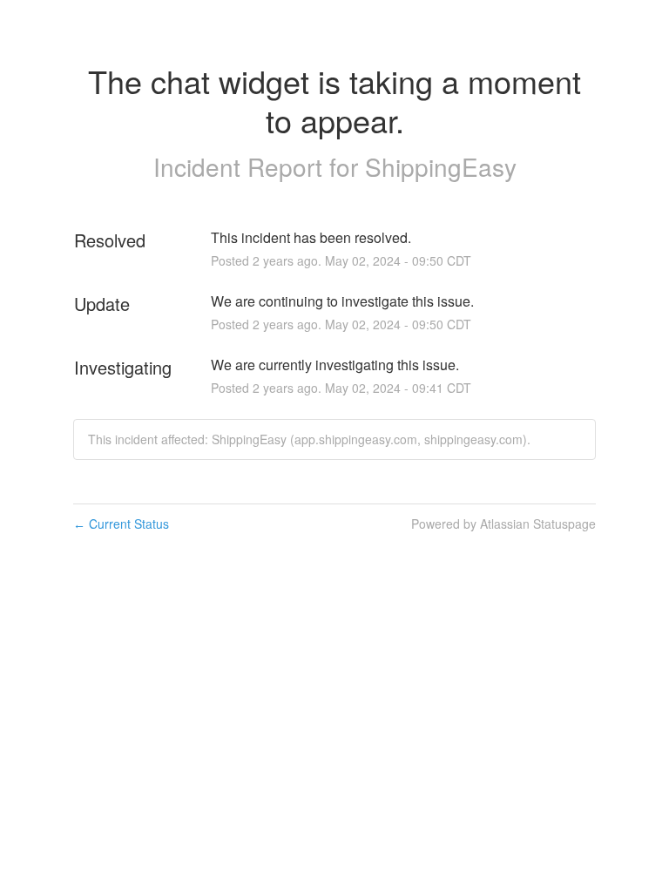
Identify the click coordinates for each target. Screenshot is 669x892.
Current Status (121, 523)
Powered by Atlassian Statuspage (503, 523)
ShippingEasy (441, 166)
